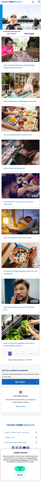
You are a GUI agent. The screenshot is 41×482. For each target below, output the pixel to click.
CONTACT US (10, 437)
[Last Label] (37, 354)
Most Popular (29, 33)
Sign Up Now (20, 381)
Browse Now (20, 406)
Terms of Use (32, 458)
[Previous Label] (6, 354)
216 (30, 353)
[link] (11, 2)
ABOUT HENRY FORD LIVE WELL (17, 432)
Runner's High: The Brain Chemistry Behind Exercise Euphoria (22, 18)
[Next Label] (34, 354)
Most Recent (11, 33)
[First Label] (3, 354)
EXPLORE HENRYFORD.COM (15, 442)
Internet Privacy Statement (19, 460)
